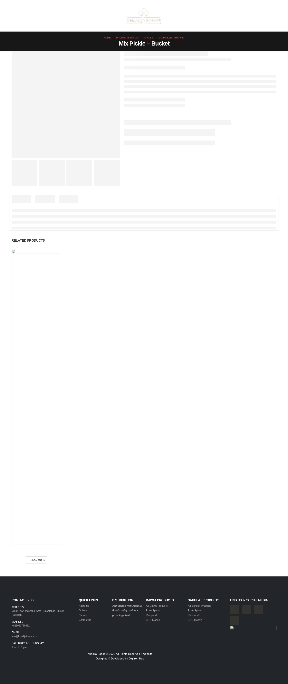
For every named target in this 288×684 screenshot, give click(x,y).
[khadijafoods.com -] (144, 16)
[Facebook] (234, 609)
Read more (38, 560)
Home (18, 15)
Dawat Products (61, 15)
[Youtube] (246, 609)
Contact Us (264, 15)
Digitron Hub (136, 658)
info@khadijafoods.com (25, 636)
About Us (36, 15)
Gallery (246, 15)
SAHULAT (89, 15)
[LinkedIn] (234, 620)
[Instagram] (258, 609)
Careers (229, 15)
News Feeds (211, 15)
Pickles (36, 549)
